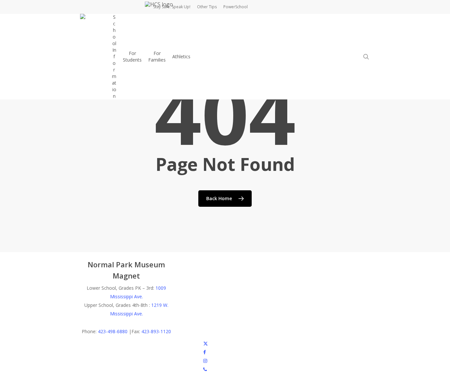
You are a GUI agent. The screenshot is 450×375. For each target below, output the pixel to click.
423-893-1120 (156, 331)
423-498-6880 (112, 331)
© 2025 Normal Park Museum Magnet (121, 343)
